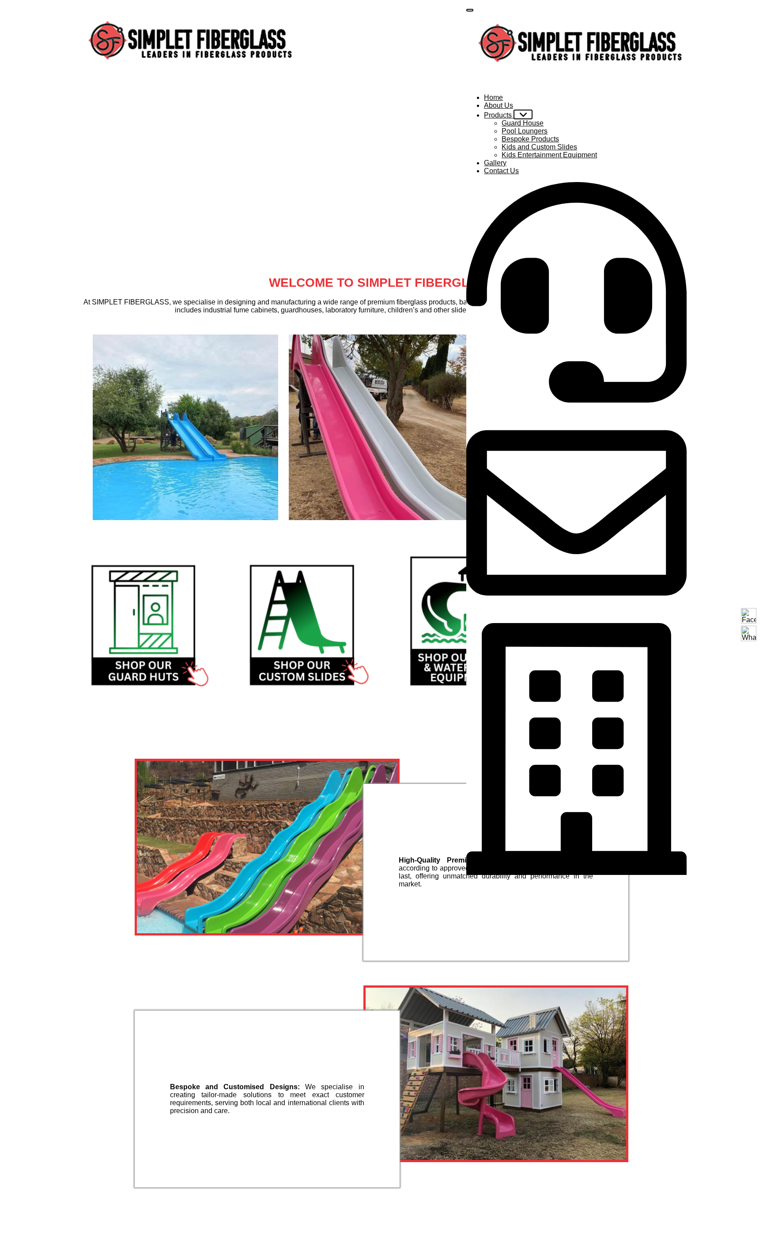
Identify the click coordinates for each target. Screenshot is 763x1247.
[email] (576, 513)
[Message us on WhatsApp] (748, 633)
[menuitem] (493, 97)
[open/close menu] (469, 10)
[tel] (576, 292)
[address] (576, 749)
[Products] (523, 114)
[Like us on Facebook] (748, 616)
